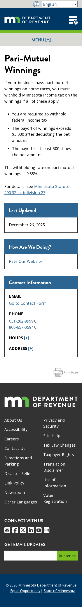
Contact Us (14, 448)
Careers (11, 439)
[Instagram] (46, 530)
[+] (26, 337)
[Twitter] (23, 530)
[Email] (7, 530)
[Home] (27, 19)
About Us (13, 420)
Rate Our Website (25, 261)
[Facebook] (15, 530)
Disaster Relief (18, 473)
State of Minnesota (59, 590)
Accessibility (16, 429)
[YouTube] (39, 530)
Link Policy (14, 483)
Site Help (51, 435)
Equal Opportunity (25, 590)
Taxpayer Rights (58, 454)
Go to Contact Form (28, 303)
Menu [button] (41, 39)
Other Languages (20, 502)
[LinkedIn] (31, 530)
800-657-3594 (21, 327)
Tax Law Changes (59, 445)
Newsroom (14, 492)
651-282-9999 (21, 321)
